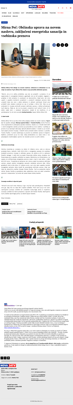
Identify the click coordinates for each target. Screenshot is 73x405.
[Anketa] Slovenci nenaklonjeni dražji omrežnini (11, 212)
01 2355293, (41, 374)
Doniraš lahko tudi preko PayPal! (36, 2)
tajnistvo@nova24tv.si (38, 376)
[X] (66, 8)
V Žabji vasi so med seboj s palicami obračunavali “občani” (61, 97)
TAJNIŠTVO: (34, 374)
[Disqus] (36, 276)
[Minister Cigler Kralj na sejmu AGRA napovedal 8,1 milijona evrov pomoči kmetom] (62, 150)
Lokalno (4, 22)
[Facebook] (58, 8)
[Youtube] (70, 8)
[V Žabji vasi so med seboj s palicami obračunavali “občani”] (62, 89)
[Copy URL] (66, 45)
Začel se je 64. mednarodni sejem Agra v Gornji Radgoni (61, 198)
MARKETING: (35, 379)
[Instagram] (62, 8)
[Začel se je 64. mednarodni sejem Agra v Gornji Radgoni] (62, 190)
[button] (4, 8)
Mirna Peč (12, 203)
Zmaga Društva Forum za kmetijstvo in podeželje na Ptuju (37, 212)
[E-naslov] (62, 45)
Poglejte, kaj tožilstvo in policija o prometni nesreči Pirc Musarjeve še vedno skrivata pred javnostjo (61, 138)
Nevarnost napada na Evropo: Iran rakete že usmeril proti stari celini (61, 179)
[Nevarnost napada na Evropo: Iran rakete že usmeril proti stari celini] (62, 170)
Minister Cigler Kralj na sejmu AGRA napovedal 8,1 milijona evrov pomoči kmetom (61, 159)
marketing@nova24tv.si (38, 380)
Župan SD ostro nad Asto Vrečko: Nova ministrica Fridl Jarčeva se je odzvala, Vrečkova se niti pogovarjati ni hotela (61, 117)
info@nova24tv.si (40, 372)
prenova (19, 203)
